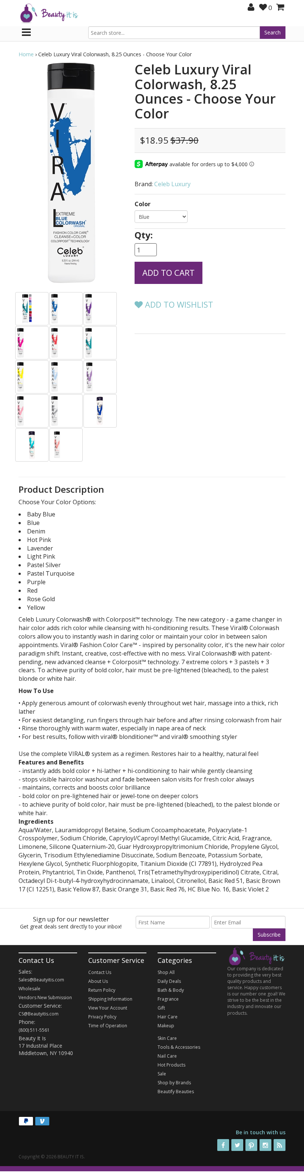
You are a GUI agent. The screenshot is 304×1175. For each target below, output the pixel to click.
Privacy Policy (102, 1017)
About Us (98, 981)
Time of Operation (107, 1025)
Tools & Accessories (179, 1047)
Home (26, 54)
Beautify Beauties (176, 1091)
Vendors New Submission (45, 997)
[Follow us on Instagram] (265, 1145)
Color (143, 204)
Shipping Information (110, 999)
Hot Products (171, 1065)
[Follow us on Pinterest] (251, 1145)
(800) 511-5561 (34, 1030)
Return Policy (101, 990)
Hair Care (168, 1017)
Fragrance (168, 999)
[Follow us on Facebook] (223, 1145)
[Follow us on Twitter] (237, 1145)
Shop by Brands (174, 1082)
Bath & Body (171, 990)
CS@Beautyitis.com (39, 1014)
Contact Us (99, 972)
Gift (161, 1008)
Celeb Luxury (172, 184)
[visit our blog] (279, 1145)
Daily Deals (169, 981)
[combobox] (174, 32)
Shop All (166, 972)
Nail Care (167, 1056)
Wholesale (29, 988)
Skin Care (167, 1038)
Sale (162, 1074)
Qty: (144, 235)
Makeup (166, 1025)
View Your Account (107, 1008)
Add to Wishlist (178, 304)
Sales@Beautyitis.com (41, 980)
